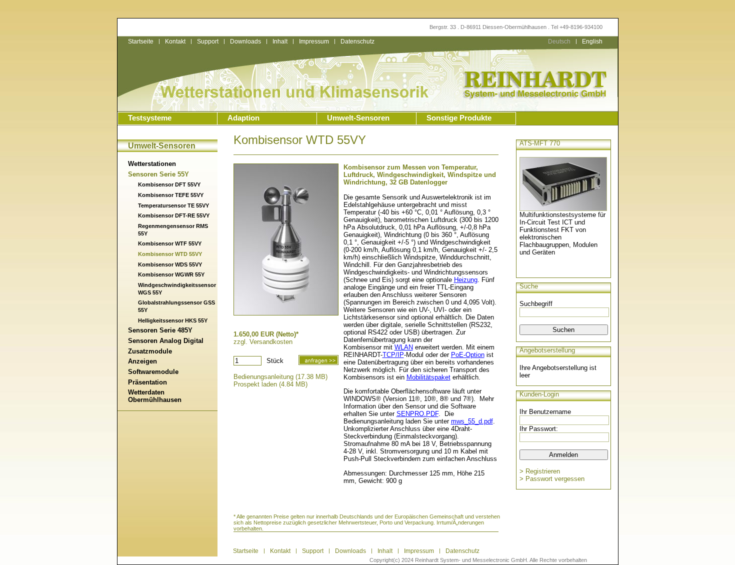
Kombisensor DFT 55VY (169, 185)
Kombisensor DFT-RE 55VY (174, 215)
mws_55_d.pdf (472, 421)
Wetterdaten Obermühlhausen (155, 396)
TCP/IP (393, 354)
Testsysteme (150, 118)
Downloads (245, 41)
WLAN (403, 347)
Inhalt (280, 41)
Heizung (466, 280)
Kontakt (175, 41)
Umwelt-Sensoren (358, 118)
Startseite (141, 41)
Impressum (314, 41)
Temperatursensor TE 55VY (173, 205)
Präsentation (147, 382)
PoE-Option (467, 354)
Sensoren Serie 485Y (160, 330)
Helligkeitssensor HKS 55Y (173, 321)
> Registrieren (540, 471)
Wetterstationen (152, 164)
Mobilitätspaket (428, 377)
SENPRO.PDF (417, 414)
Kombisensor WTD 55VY (170, 254)
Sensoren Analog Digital (166, 340)
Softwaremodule (153, 372)
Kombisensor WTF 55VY (170, 243)
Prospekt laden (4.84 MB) (271, 384)
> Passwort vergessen (552, 478)
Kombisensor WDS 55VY (170, 265)
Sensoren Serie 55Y (158, 174)
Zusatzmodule (150, 351)
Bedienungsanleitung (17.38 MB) (281, 376)
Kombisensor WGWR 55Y (171, 275)
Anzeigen (142, 361)
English (592, 41)
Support (207, 41)
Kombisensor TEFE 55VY (171, 195)
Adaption (244, 118)
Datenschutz (463, 551)
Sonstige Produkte (459, 118)
